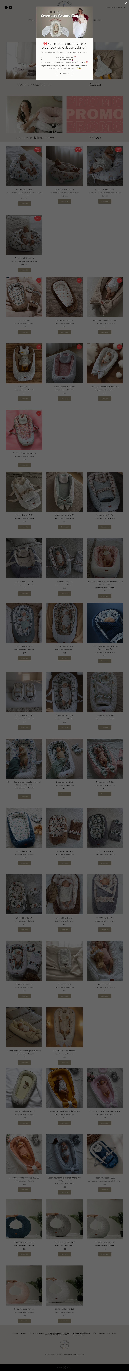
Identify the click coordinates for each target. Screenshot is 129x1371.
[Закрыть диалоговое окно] (126, 3)
